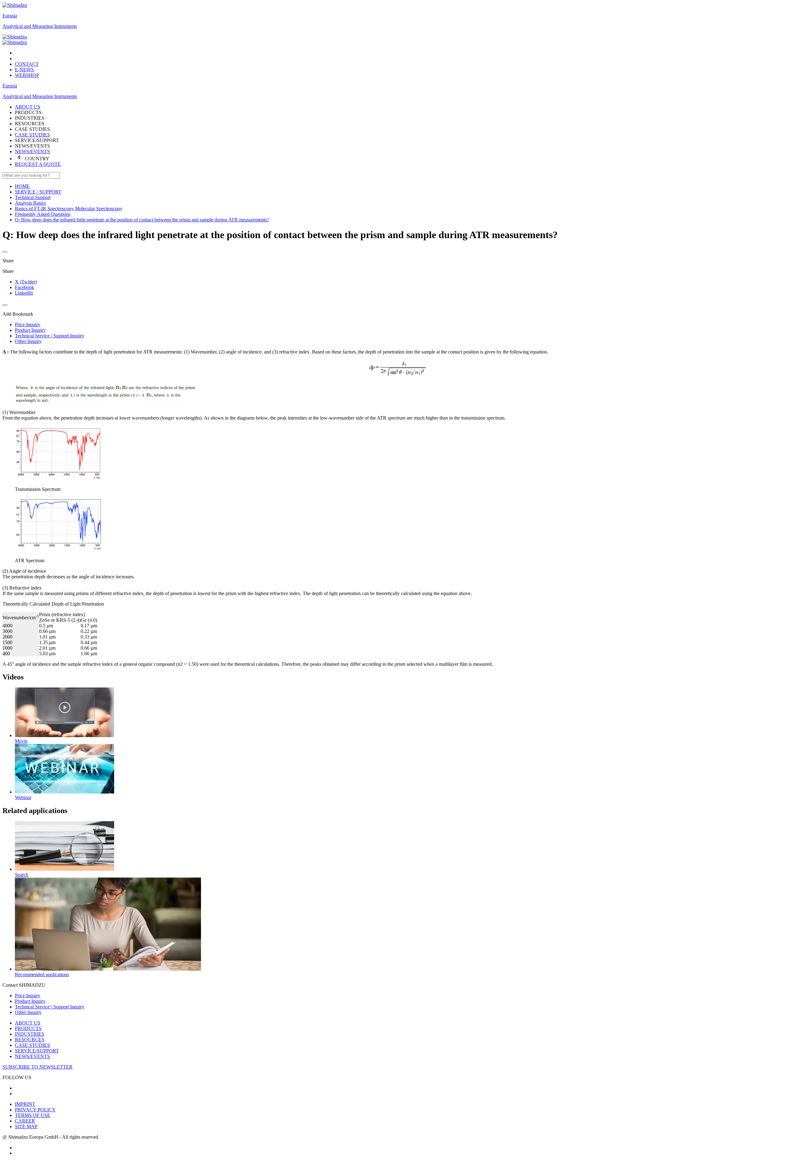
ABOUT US (27, 1022)
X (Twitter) (26, 281)
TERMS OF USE (32, 1115)
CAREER (25, 1120)
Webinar (23, 797)
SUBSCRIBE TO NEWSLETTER (37, 1067)
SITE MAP (26, 1126)
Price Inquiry (27, 995)
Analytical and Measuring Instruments (39, 26)
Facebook (24, 287)
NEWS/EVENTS (32, 151)
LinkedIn (24, 293)
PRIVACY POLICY (35, 1109)
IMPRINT (25, 1104)
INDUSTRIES (29, 1034)
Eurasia (9, 15)
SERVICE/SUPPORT (37, 1050)
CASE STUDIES (32, 134)
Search (21, 874)
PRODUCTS (28, 1028)
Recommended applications (42, 974)
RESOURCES (29, 1039)
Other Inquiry (28, 1012)
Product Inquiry (30, 1001)
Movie (21, 741)
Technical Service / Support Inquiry (49, 1006)
